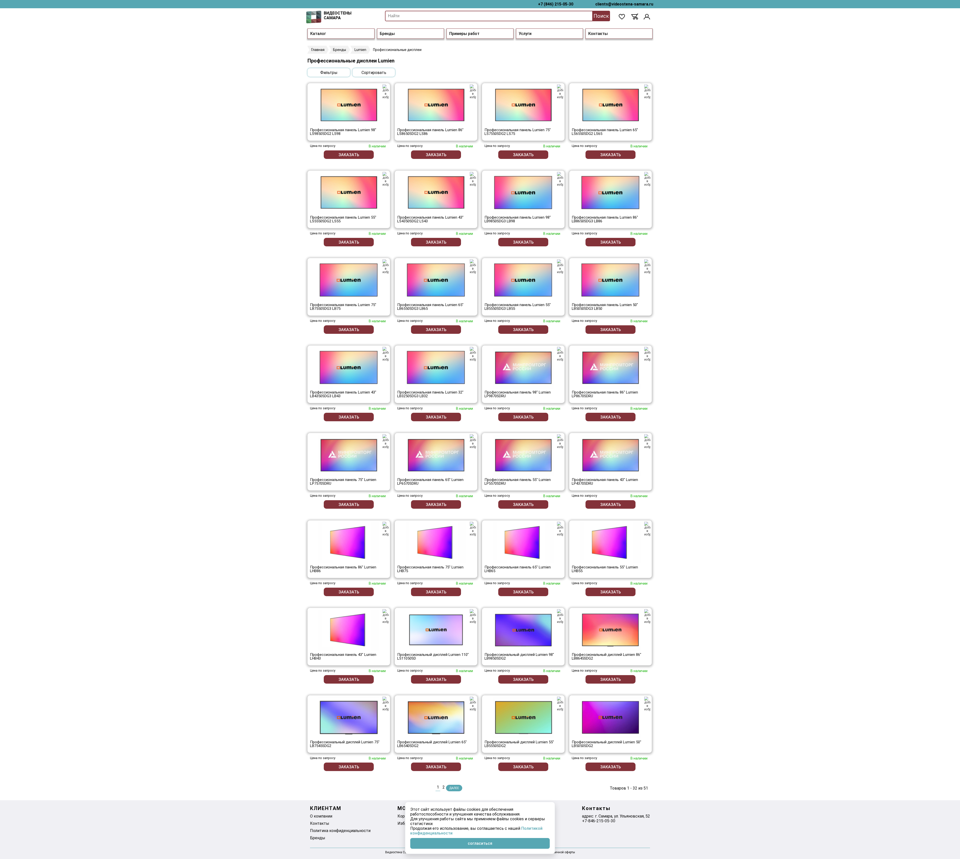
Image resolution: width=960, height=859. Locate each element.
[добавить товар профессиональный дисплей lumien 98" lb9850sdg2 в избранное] (560, 616)
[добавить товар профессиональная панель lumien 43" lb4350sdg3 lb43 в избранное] (385, 354)
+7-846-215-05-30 (598, 821)
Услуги (525, 33)
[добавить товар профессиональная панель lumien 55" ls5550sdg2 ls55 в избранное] (385, 179)
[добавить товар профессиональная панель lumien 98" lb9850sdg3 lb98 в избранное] (560, 179)
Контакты (598, 33)
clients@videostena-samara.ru (624, 4)
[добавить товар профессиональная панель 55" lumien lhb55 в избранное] (647, 529)
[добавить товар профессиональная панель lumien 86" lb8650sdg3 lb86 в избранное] (647, 179)
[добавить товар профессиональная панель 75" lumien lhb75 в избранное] (473, 529)
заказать (348, 154)
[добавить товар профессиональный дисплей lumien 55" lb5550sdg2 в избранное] (560, 704)
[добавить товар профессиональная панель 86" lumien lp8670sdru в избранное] (647, 354)
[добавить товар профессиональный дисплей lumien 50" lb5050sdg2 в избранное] (647, 704)
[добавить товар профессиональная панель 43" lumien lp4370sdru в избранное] (647, 441)
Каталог (318, 33)
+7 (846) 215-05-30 (555, 4)
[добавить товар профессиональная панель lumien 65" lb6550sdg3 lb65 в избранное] (473, 266)
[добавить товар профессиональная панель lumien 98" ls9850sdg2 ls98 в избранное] (385, 91)
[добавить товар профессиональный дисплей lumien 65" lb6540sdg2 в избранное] (473, 704)
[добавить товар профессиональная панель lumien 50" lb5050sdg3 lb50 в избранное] (647, 266)
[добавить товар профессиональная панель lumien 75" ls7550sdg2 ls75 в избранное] (560, 91)
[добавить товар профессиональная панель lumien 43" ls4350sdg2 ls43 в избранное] (473, 179)
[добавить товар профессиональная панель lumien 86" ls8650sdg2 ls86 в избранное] (473, 91)
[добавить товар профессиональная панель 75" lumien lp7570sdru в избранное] (385, 441)
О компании (321, 816)
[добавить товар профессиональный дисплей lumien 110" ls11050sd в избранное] (473, 616)
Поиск (601, 16)
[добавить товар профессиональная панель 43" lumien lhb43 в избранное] (385, 616)
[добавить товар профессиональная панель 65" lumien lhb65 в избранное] (560, 529)
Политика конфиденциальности (340, 830)
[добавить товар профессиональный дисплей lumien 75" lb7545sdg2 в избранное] (385, 704)
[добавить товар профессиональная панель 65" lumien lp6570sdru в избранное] (473, 441)
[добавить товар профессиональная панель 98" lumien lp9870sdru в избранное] (560, 354)
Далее (454, 788)
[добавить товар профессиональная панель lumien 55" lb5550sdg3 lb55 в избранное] (560, 266)
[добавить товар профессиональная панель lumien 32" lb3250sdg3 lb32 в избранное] (473, 354)
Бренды (387, 33)
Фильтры (329, 72)
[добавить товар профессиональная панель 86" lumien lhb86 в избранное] (385, 529)
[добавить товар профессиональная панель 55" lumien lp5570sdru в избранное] (560, 441)
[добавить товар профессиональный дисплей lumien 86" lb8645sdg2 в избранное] (647, 616)
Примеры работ (464, 33)
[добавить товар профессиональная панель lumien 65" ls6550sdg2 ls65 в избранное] (647, 91)
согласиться (480, 843)
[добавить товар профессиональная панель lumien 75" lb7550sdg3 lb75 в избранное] (385, 266)
